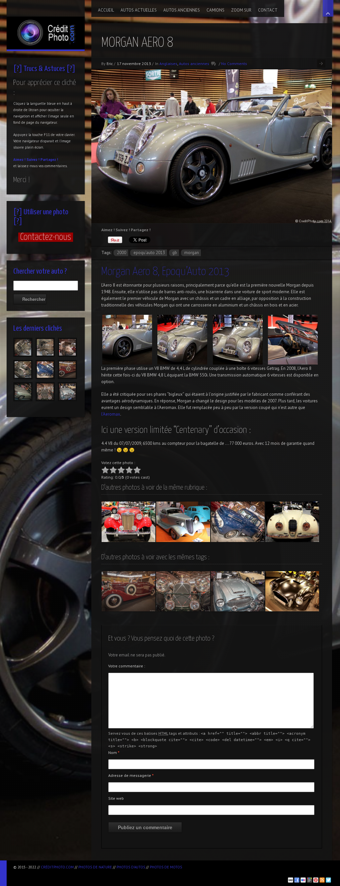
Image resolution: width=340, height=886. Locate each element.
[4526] (67, 347)
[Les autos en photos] (46, 24)
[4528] (45, 347)
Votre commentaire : (126, 665)
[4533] (23, 347)
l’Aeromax (110, 414)
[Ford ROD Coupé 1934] (183, 522)
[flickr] (303, 880)
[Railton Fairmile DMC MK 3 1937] (128, 591)
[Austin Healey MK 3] (238, 591)
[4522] (23, 369)
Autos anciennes (194, 63)
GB (174, 252)
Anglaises (168, 63)
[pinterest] (315, 880)
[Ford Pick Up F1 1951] (238, 522)
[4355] (23, 391)
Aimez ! (19, 159)
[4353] (45, 391)
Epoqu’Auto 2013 (149, 252)
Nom (114, 752)
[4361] (45, 369)
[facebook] (296, 880)
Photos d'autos (131, 867)
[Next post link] (321, 63)
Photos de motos (166, 867)
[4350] (67, 391)
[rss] (322, 880)
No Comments (234, 63)
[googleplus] (309, 880)
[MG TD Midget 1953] (128, 522)
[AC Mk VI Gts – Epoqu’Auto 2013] (292, 591)
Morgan (191, 252)
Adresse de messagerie (131, 775)
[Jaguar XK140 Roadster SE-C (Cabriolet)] (292, 522)
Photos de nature (95, 867)
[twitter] (328, 880)
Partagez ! (49, 159)
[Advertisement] (91, 872)
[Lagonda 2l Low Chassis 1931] (183, 591)
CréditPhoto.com (57, 867)
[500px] (290, 880)
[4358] (67, 369)
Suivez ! (33, 159)
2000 (121, 252)
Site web (116, 798)
